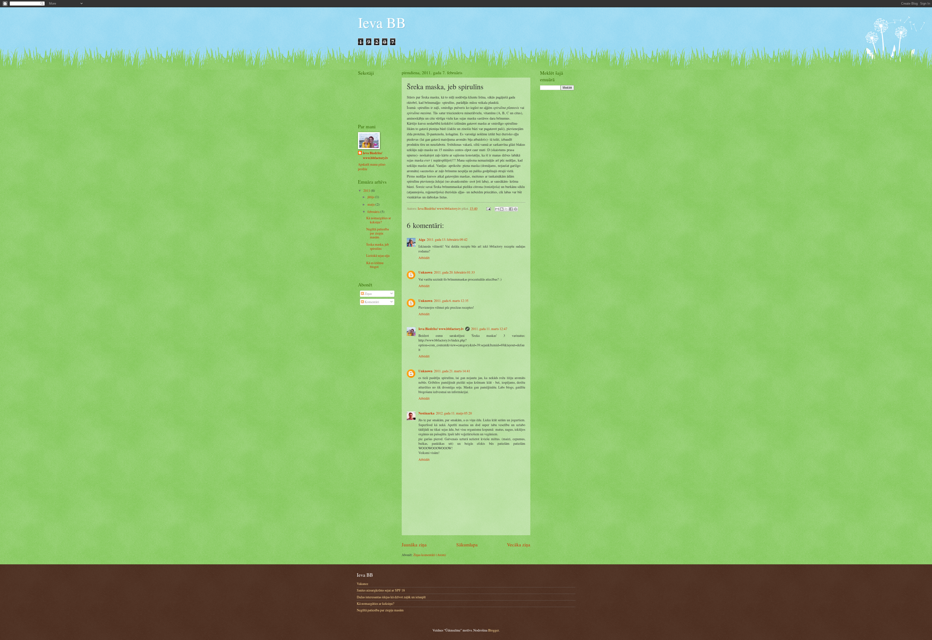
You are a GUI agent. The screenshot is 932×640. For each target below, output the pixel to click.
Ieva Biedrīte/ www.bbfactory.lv (441, 328)
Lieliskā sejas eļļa (378, 255)
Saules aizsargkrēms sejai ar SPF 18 (381, 590)
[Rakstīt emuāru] (501, 209)
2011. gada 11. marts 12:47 (489, 328)
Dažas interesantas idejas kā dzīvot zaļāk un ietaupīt (391, 597)
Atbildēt (424, 257)
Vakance (362, 583)
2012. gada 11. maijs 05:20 (454, 413)
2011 (367, 190)
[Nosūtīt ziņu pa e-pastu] (488, 208)
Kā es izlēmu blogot (374, 264)
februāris (373, 211)
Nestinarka (426, 413)
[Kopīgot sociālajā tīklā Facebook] (510, 209)
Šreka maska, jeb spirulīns (377, 246)
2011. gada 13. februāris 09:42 (447, 239)
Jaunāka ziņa (414, 545)
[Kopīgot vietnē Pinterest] (515, 209)
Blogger (493, 630)
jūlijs (371, 196)
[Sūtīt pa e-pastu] (497, 209)
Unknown (425, 272)
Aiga (421, 239)
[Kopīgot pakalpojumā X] (506, 209)
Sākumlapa (467, 545)
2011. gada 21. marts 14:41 (452, 371)
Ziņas (368, 293)
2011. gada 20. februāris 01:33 (454, 272)
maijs (371, 204)
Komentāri (371, 302)
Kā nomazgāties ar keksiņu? (378, 220)
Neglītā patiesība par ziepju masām (377, 233)
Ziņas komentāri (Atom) (429, 554)
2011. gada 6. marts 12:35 (451, 300)
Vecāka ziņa (518, 545)
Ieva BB (382, 22)
